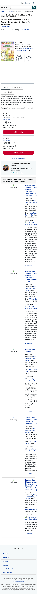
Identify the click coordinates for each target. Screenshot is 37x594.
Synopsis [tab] (5, 87)
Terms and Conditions (18, 581)
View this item (6, 119)
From (19, 58)
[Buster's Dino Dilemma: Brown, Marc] (13, 350)
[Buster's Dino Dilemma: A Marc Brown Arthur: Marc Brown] (13, 418)
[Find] (34, 7)
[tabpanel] (17, 102)
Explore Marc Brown (17, 173)
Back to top (18, 549)
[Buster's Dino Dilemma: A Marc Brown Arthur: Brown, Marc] (13, 185)
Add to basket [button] (18, 132)
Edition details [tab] (7, 92)
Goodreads (25, 30)
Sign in (28, 3)
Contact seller (28, 265)
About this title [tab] (17, 87)
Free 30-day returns (18, 158)
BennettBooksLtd (31, 509)
